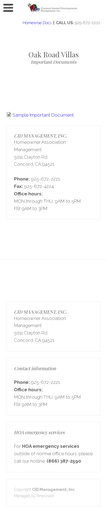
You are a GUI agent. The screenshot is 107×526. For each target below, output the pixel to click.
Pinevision (45, 495)
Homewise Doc (36, 22)
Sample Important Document (43, 115)
